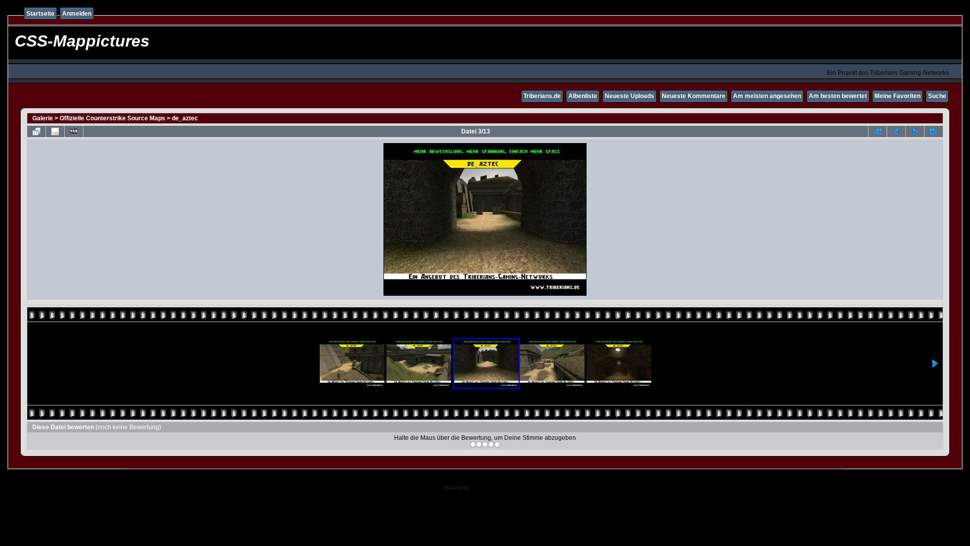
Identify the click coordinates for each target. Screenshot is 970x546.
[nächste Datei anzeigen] (915, 131)
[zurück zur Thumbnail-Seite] (36, 131)
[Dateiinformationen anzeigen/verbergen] (55, 131)
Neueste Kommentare (693, 96)
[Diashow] (74, 131)
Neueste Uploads (629, 96)
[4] (491, 444)
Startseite (40, 13)
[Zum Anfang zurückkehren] (877, 131)
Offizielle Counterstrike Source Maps (112, 118)
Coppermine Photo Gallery (498, 487)
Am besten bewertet (838, 96)
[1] (473, 444)
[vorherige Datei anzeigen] (896, 131)
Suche (937, 96)
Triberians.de (542, 96)
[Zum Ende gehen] (934, 131)
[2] (479, 444)
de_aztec (185, 118)
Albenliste (582, 96)
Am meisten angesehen (767, 96)
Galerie (42, 118)
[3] (485, 444)
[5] (497, 444)
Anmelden (76, 13)
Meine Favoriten (897, 96)
